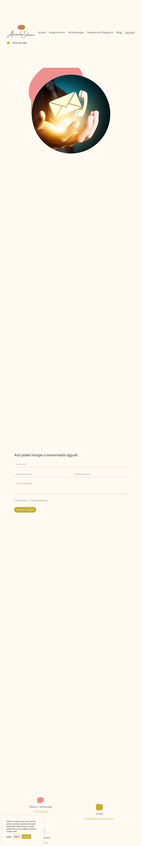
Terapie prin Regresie (100, 32)
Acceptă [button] (26, 836)
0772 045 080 (40, 812)
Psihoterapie (76, 32)
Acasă (42, 32)
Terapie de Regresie (39, 500)
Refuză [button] (16, 836)
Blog (119, 32)
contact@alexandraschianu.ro (99, 819)
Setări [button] (8, 836)
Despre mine (57, 32)
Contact (130, 32)
